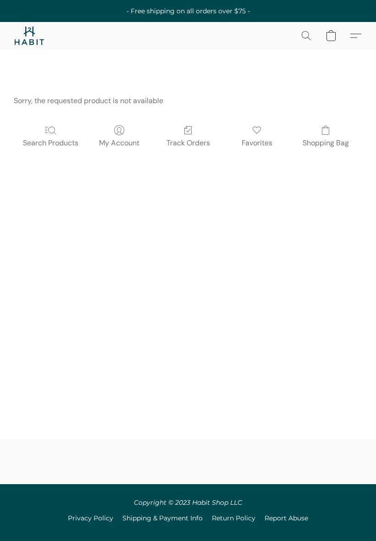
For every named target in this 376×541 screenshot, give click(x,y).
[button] (29, 36)
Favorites (257, 143)
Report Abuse (286, 518)
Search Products (50, 143)
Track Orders (188, 143)
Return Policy (233, 518)
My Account (119, 143)
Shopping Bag (326, 143)
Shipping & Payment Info (162, 518)
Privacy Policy (90, 518)
